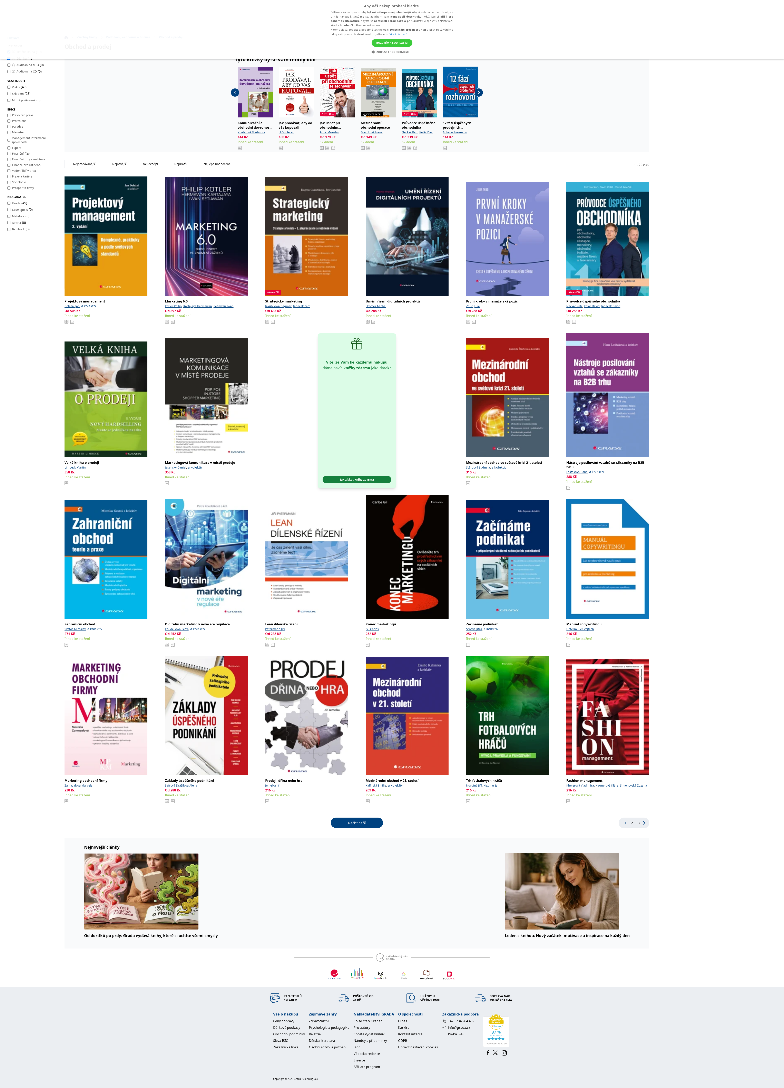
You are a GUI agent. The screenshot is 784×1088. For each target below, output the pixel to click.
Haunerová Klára (607, 785)
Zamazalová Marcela (78, 785)
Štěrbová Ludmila (478, 467)
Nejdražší (180, 164)
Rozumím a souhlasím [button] (392, 43)
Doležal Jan (72, 306)
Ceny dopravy (283, 1021)
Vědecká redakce (367, 1053)
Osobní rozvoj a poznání (327, 1047)
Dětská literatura (322, 1040)
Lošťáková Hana (577, 472)
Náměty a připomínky (370, 1040)
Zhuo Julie (473, 306)
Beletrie (315, 1034)
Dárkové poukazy (286, 1027)
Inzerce (359, 1060)
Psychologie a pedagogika (329, 1027)
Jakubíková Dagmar (278, 306)
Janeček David (610, 306)
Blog (357, 1047)
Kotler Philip (173, 306)
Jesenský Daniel (175, 467)
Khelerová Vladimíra (251, 132)
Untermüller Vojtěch (580, 629)
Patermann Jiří (275, 629)
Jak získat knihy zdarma (357, 479)
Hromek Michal (376, 306)
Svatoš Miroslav (75, 629)
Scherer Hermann (455, 132)
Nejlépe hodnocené (217, 164)
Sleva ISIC (280, 1040)
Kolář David (427, 132)
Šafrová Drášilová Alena (181, 785)
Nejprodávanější (84, 164)
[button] (392, 52)
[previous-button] (235, 92)
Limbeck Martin (75, 467)
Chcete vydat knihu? (369, 1034)
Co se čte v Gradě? (368, 1021)
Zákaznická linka (285, 1047)
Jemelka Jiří (272, 785)
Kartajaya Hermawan (197, 306)
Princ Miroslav (329, 132)
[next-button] (478, 92)
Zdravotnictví (319, 1021)
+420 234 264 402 (461, 1021)
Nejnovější (119, 164)
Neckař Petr (410, 132)
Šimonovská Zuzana (633, 785)
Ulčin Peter (286, 132)
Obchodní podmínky (289, 1034)
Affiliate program (367, 1067)
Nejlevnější (150, 164)
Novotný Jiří (474, 785)
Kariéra (403, 1027)
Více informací (398, 34)
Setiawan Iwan (224, 306)
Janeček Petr (301, 306)
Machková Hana (371, 132)
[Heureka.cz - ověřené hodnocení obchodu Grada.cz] (497, 1030)
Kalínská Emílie (376, 785)
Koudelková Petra (177, 629)
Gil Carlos (372, 629)
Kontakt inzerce (410, 1034)
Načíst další (357, 823)
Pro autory (362, 1027)
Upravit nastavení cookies (418, 1047)
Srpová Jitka (474, 629)
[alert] (392, 29)
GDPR (402, 1040)
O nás (402, 1021)
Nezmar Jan (491, 785)
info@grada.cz (459, 1027)
